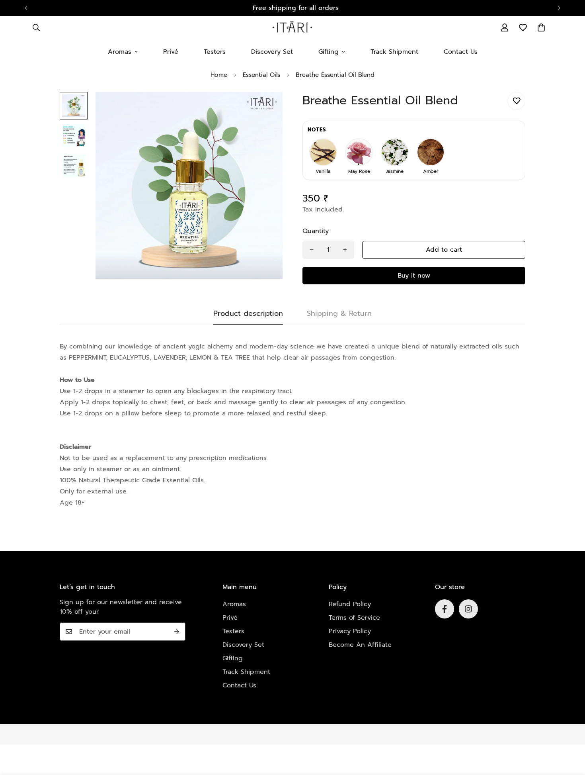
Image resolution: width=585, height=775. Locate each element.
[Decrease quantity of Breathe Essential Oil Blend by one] (311, 249)
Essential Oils (261, 74)
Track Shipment (394, 52)
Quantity (315, 231)
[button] (541, 27)
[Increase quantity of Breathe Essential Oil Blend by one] (345, 249)
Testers (215, 52)
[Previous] (26, 8)
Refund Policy (350, 604)
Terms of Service (354, 617)
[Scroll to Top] (569, 731)
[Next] (559, 8)
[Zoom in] (266, 109)
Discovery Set (272, 52)
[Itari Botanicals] (293, 28)
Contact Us (461, 52)
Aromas (119, 52)
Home (219, 74)
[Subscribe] (176, 631)
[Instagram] (468, 608)
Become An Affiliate (360, 645)
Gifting (328, 52)
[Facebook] (444, 608)
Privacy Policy (350, 631)
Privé (170, 52)
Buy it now (414, 275)
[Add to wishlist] (516, 101)
